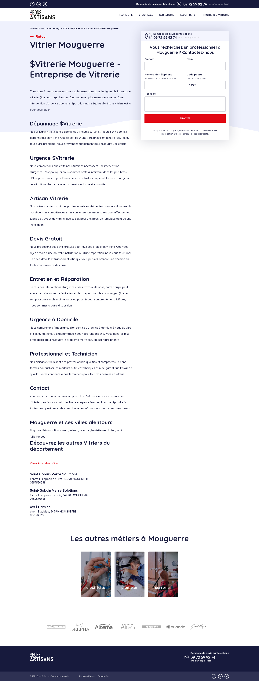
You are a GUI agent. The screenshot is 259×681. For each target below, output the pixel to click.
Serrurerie (166, 14)
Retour (41, 36)
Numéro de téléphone (158, 74)
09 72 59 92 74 (195, 4)
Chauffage (146, 14)
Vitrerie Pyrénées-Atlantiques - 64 (81, 28)
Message (150, 93)
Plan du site (103, 676)
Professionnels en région (50, 28)
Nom (190, 59)
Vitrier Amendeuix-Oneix (45, 463)
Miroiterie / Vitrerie (215, 14)
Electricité (187, 14)
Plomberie (126, 14)
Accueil (33, 28)
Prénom (149, 59)
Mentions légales (86, 676)
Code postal (194, 74)
